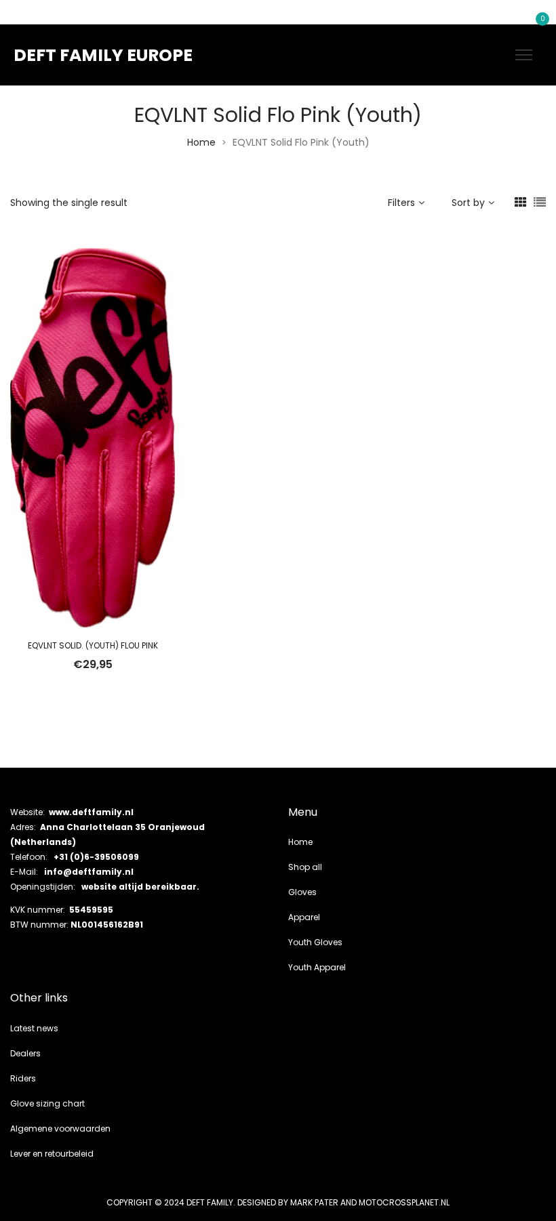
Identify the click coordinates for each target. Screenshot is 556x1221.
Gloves (302, 892)
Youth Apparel (317, 967)
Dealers (25, 1053)
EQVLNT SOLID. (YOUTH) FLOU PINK (93, 645)
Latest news (34, 1028)
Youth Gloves (315, 942)
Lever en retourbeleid (52, 1153)
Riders (23, 1078)
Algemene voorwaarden (60, 1128)
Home (201, 142)
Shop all (305, 867)
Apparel (304, 917)
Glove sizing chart (47, 1103)
